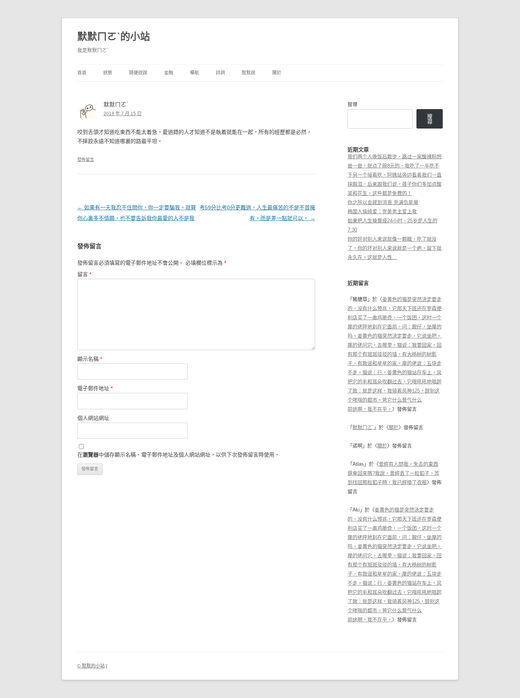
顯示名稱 (89, 359)
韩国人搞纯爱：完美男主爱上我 (382, 211)
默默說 (248, 73)
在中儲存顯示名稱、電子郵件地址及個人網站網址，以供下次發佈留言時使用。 (178, 455)
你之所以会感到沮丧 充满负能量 (383, 202)
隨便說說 (138, 73)
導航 (194, 73)
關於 (276, 73)
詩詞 (220, 73)
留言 (84, 274)
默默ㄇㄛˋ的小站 (113, 36)
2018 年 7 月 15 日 (123, 113)
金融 (168, 73)
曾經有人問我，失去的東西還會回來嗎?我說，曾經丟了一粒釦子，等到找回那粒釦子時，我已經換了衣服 (393, 473)
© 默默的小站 (91, 666)
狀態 (107, 73)
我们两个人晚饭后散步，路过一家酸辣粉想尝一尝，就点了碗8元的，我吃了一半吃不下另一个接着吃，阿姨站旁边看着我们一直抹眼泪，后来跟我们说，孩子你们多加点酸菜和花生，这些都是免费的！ (395, 175)
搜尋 (352, 104)
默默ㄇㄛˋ (363, 427)
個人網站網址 (93, 418)
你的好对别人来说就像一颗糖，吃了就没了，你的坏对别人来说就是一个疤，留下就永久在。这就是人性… (395, 248)
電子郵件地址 (95, 388)
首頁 (81, 73)
